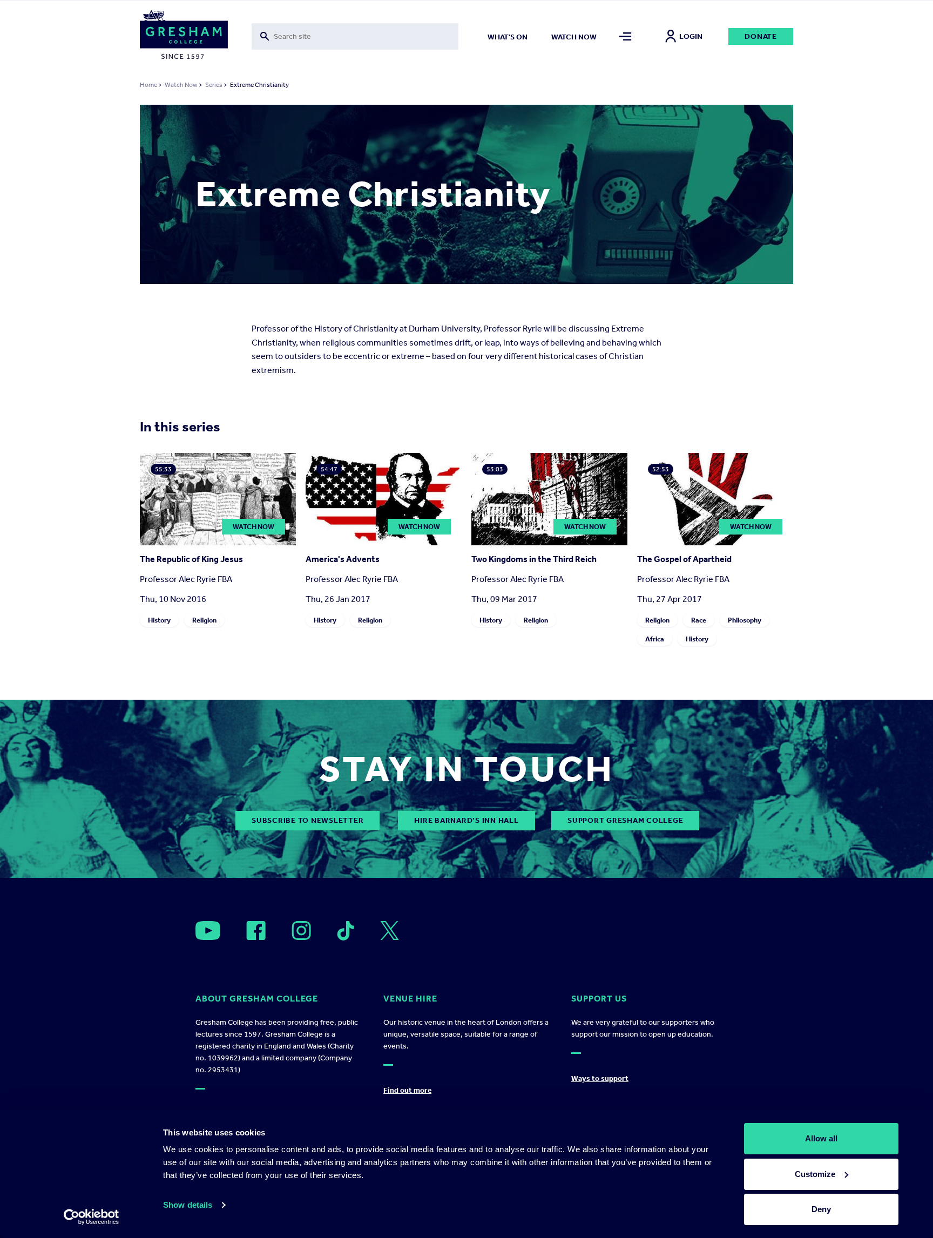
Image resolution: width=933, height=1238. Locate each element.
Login (690, 36)
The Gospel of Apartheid (684, 559)
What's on (508, 37)
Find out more (407, 1090)
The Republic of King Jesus (191, 559)
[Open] (207, 930)
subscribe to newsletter (307, 820)
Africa (654, 639)
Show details (187, 1204)
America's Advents (343, 559)
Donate (761, 36)
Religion (204, 620)
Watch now (574, 37)
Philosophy (744, 620)
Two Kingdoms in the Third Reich (534, 559)
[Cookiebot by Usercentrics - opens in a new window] (91, 1217)
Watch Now (181, 85)
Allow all (821, 1138)
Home (148, 85)
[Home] (184, 36)
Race (698, 620)
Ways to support (599, 1078)
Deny (821, 1209)
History (159, 620)
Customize (815, 1174)
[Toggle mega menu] (625, 36)
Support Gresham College (625, 820)
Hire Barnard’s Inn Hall (466, 820)
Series (213, 85)
